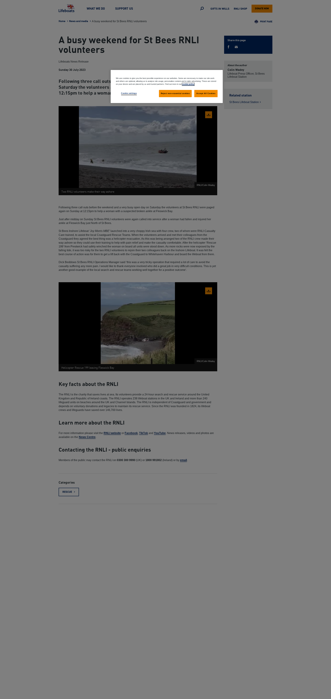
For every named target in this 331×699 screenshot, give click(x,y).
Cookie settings (129, 93)
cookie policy (188, 84)
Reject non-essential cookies (175, 93)
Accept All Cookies (205, 93)
